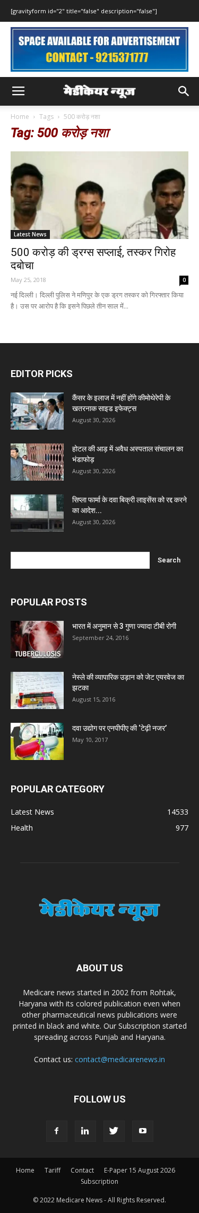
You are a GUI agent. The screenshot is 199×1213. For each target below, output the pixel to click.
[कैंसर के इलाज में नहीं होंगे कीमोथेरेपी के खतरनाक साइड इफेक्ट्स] (37, 411)
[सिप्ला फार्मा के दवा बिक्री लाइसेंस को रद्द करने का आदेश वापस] (37, 513)
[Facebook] (56, 1131)
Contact (82, 1170)
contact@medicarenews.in (120, 1059)
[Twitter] (114, 1131)
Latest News (30, 234)
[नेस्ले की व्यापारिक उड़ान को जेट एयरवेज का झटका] (37, 690)
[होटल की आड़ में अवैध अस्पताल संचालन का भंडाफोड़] (37, 462)
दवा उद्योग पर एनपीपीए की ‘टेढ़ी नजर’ (119, 728)
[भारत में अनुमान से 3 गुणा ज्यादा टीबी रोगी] (37, 639)
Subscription (99, 1181)
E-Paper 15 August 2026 (139, 1170)
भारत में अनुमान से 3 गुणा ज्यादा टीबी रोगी (124, 626)
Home (20, 116)
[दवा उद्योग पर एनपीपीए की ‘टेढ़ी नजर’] (37, 741)
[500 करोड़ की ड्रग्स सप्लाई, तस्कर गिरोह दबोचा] (99, 195)
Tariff (52, 1170)
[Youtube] (142, 1131)
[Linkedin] (85, 1131)
